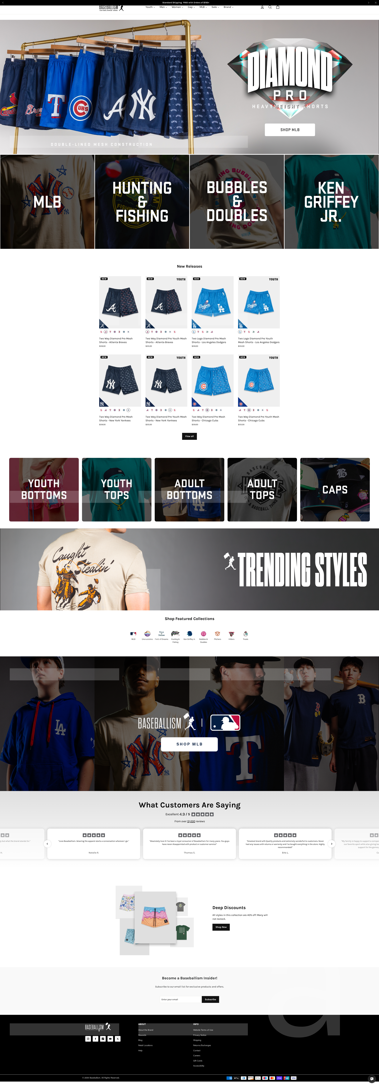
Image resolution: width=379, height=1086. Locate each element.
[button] (47, 844)
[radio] (101, 332)
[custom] (88, 1039)
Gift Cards (197, 1061)
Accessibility (198, 1066)
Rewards (142, 1035)
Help (140, 1051)
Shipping (197, 1040)
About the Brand (145, 1030)
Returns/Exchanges (202, 1046)
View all (189, 436)
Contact (196, 1051)
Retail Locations (145, 1046)
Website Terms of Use (203, 1030)
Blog (140, 1040)
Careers (196, 1056)
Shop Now (221, 927)
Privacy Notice (199, 1035)
